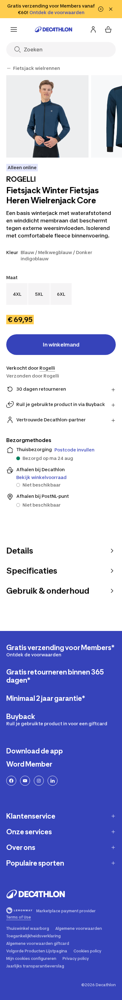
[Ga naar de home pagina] (53, 29)
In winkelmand (61, 344)
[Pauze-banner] (101, 9)
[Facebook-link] (11, 781)
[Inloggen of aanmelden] (93, 29)
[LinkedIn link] (53, 781)
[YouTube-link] (25, 781)
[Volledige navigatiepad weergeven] (8, 68)
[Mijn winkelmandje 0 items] (108, 29)
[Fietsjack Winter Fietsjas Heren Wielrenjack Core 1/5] (47, 116)
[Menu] (13, 29)
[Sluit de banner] (111, 9)
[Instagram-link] (39, 781)
